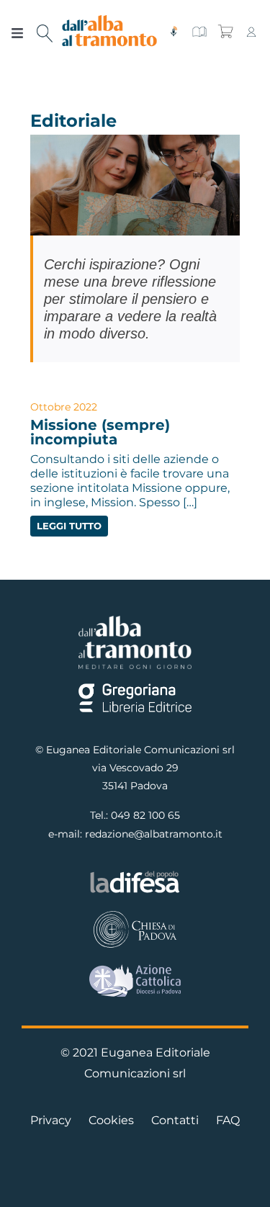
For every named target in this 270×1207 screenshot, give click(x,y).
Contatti (175, 1120)
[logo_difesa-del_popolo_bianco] (134, 874)
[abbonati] (199, 31)
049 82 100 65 (145, 815)
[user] (251, 31)
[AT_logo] (109, 20)
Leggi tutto (69, 526)
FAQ (228, 1120)
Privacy (50, 1120)
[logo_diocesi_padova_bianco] (134, 914)
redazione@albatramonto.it (153, 833)
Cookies (111, 1120)
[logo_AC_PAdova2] (134, 970)
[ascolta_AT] (173, 31)
